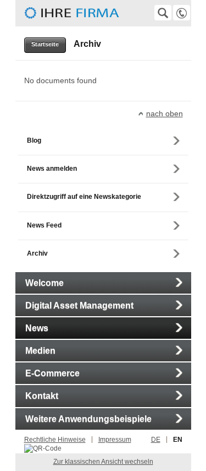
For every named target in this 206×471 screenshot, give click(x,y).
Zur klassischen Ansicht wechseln (103, 461)
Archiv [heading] (87, 43)
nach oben (164, 113)
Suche (162, 12)
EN (177, 439)
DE (155, 439)
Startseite (45, 44)
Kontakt (181, 12)
